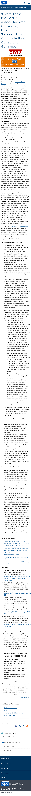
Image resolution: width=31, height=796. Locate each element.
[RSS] (23, 789)
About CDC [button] (5, 763)
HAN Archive (7, 750)
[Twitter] (5, 789)
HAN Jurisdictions (9, 715)
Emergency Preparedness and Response (13, 7)
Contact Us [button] (5, 759)
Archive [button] (4, 778)
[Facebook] (2, 789)
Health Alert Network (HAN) (12, 742)
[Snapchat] (20, 789)
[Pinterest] (17, 789)
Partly (8, 737)
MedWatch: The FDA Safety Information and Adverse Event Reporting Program (16, 549)
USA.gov (9, 792)
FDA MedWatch (10, 535)
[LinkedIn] (11, 789)
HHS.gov (3, 792)
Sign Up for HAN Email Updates (14, 713)
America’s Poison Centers (18, 227)
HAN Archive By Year (10, 708)
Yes (3, 737)
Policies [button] (4, 768)
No (13, 737)
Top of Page (25, 697)
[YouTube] (14, 789)
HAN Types (7, 710)
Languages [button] (5, 773)
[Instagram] (8, 789)
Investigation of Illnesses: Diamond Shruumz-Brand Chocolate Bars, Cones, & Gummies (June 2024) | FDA (16, 543)
